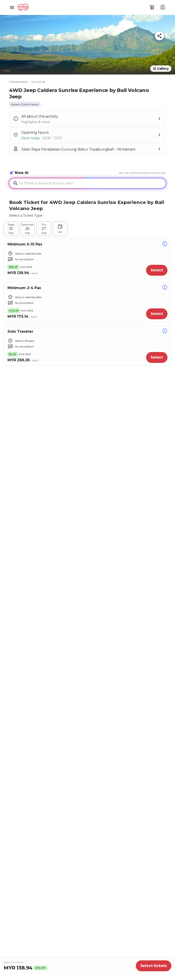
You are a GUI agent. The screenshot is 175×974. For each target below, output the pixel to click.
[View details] (164, 244)
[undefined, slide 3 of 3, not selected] (9, 70)
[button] (87, 42)
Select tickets (153, 966)
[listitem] (25, 104)
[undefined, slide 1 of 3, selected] (5, 70)
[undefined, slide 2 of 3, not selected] (7, 70)
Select (157, 270)
